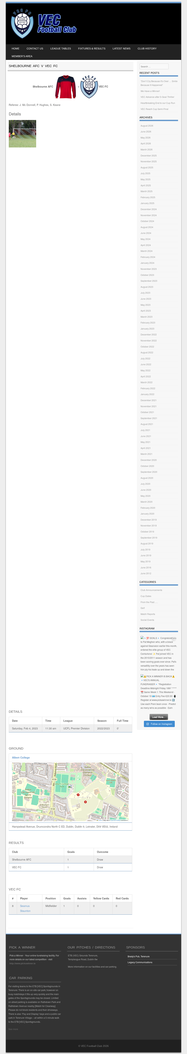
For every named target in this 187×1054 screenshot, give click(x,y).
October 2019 (147, 531)
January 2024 (147, 262)
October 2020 (147, 465)
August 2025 (147, 167)
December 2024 (149, 209)
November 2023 (149, 268)
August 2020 (147, 477)
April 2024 (146, 245)
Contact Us (35, 48)
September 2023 (149, 280)
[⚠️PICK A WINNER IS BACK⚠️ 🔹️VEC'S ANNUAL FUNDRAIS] (159, 692)
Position (50, 898)
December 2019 (149, 519)
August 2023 (147, 286)
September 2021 (149, 418)
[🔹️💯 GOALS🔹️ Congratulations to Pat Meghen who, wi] (159, 654)
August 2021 (147, 424)
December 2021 (149, 400)
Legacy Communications (140, 962)
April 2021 (146, 448)
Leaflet (100, 820)
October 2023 (147, 274)
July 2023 (145, 292)
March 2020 (146, 501)
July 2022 (145, 358)
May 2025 (145, 179)
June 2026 (146, 131)
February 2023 (148, 322)
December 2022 (149, 334)
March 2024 (146, 250)
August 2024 (147, 227)
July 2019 (145, 549)
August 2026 (147, 125)
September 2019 (149, 537)
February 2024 (148, 256)
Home (15, 48)
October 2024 (147, 221)
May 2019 (145, 561)
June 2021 (146, 436)
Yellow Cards (101, 898)
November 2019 (149, 525)
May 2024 (145, 239)
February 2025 (148, 197)
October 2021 (147, 412)
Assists (82, 898)
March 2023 (146, 316)
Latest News (121, 48)
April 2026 (146, 143)
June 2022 (146, 364)
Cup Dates (146, 596)
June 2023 (146, 298)
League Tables (60, 48)
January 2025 (147, 203)
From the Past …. (149, 602)
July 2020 (145, 483)
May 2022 (145, 370)
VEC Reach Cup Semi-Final (154, 108)
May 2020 (145, 495)
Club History (147, 48)
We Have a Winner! (150, 91)
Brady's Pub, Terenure (139, 956)
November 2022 (149, 340)
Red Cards (122, 898)
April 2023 (146, 310)
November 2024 (149, 215)
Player (24, 898)
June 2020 (146, 489)
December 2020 (149, 459)
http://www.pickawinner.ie (22, 963)
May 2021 (145, 441)
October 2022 (147, 346)
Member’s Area (22, 56)
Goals (67, 898)
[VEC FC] (43, 39)
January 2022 (147, 394)
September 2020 (149, 471)
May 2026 (145, 137)
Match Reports (148, 613)
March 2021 (146, 453)
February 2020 (148, 507)
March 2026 (146, 149)
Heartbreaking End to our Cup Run (158, 102)
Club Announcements (151, 589)
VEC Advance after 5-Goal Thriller (157, 96)
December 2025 (149, 155)
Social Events (147, 619)
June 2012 (146, 573)
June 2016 (146, 567)
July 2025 (145, 173)
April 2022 (146, 376)
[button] (70, 788)
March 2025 (146, 191)
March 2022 (146, 382)
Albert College (21, 757)
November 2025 (149, 161)
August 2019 (147, 543)
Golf (143, 607)
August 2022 (147, 352)
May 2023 (145, 304)
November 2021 (149, 406)
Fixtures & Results (91, 48)
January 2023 (147, 328)
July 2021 (145, 430)
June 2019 (146, 555)
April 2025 (146, 185)
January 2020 (147, 513)
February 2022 (148, 388)
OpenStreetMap (115, 820)
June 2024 (146, 232)
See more (13, 1029)
